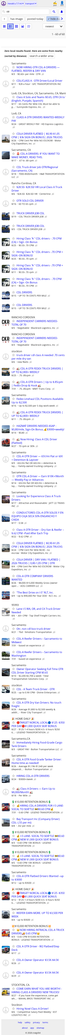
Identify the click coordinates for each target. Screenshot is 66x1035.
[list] (4, 26)
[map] (29, 26)
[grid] (16, 26)
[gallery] (23, 26)
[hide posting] (43, 74)
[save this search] (62, 12)
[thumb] (10, 26)
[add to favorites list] (13, 67)
